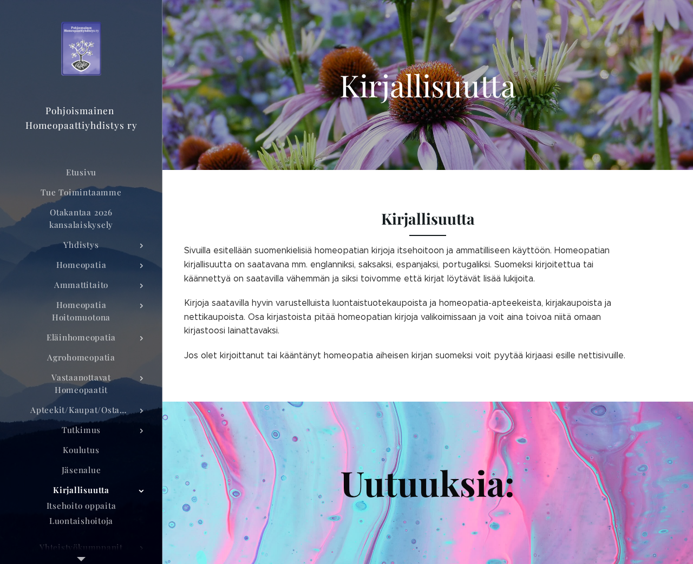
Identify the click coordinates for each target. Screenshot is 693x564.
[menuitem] (81, 172)
